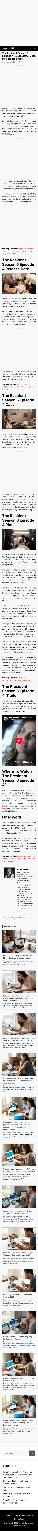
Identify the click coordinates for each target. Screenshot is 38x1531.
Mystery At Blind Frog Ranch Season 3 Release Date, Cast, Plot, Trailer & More (18, 858)
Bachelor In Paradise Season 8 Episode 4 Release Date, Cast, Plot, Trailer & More (18, 251)
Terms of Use (19, 1519)
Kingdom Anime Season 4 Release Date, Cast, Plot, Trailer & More (18, 386)
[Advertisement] (19, 23)
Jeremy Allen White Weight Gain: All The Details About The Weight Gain (19, 919)
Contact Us (16, 1516)
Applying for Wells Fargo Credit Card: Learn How (14, 917)
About (7, 1516)
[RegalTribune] (8, 48)
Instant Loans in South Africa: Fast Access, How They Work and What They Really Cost (18, 1474)
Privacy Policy (27, 1516)
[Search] (32, 1453)
